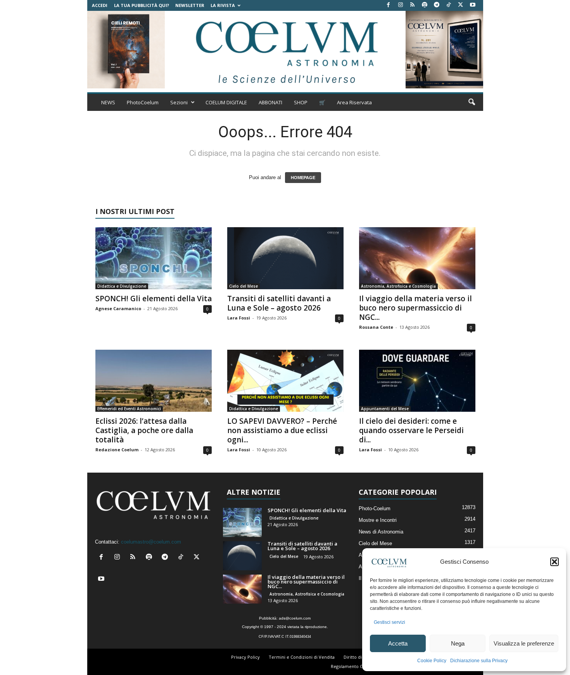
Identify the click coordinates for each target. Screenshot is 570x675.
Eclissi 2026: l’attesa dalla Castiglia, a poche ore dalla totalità (144, 430)
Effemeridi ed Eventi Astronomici (129, 408)
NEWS (108, 102)
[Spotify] (424, 5)
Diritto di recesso (361, 657)
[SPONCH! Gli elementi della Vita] (153, 258)
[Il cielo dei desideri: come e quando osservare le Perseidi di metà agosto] (417, 381)
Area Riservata (354, 102)
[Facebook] (388, 5)
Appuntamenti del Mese (385, 408)
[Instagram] (400, 5)
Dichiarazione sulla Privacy (479, 660)
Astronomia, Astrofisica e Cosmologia (398, 286)
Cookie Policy (431, 660)
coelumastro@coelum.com (151, 542)
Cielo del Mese (243, 286)
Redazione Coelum (116, 449)
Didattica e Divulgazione (121, 286)
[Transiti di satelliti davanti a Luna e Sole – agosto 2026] (285, 258)
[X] (460, 5)
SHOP (300, 102)
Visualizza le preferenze (524, 643)
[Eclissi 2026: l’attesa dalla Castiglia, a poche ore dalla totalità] (153, 381)
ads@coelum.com (295, 618)
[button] (554, 562)
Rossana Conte (376, 327)
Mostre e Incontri (378, 520)
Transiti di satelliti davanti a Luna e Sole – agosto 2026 (279, 303)
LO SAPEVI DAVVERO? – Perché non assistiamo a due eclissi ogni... (282, 430)
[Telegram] (436, 5)
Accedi (99, 5)
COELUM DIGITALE (226, 102)
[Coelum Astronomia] (285, 49)
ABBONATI (270, 102)
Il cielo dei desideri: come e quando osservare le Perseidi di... (411, 430)
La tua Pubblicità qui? (141, 5)
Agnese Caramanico (118, 308)
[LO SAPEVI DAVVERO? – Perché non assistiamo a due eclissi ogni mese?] (285, 381)
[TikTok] (448, 5)
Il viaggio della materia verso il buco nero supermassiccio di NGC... (415, 307)
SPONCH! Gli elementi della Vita (153, 298)
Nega (458, 643)
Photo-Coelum (374, 508)
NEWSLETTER (189, 5)
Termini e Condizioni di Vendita (302, 657)
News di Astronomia (381, 532)
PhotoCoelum (143, 102)
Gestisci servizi (389, 622)
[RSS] (412, 5)
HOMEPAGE (303, 177)
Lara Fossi (238, 318)
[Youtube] (472, 5)
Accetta (398, 643)
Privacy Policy (245, 657)
